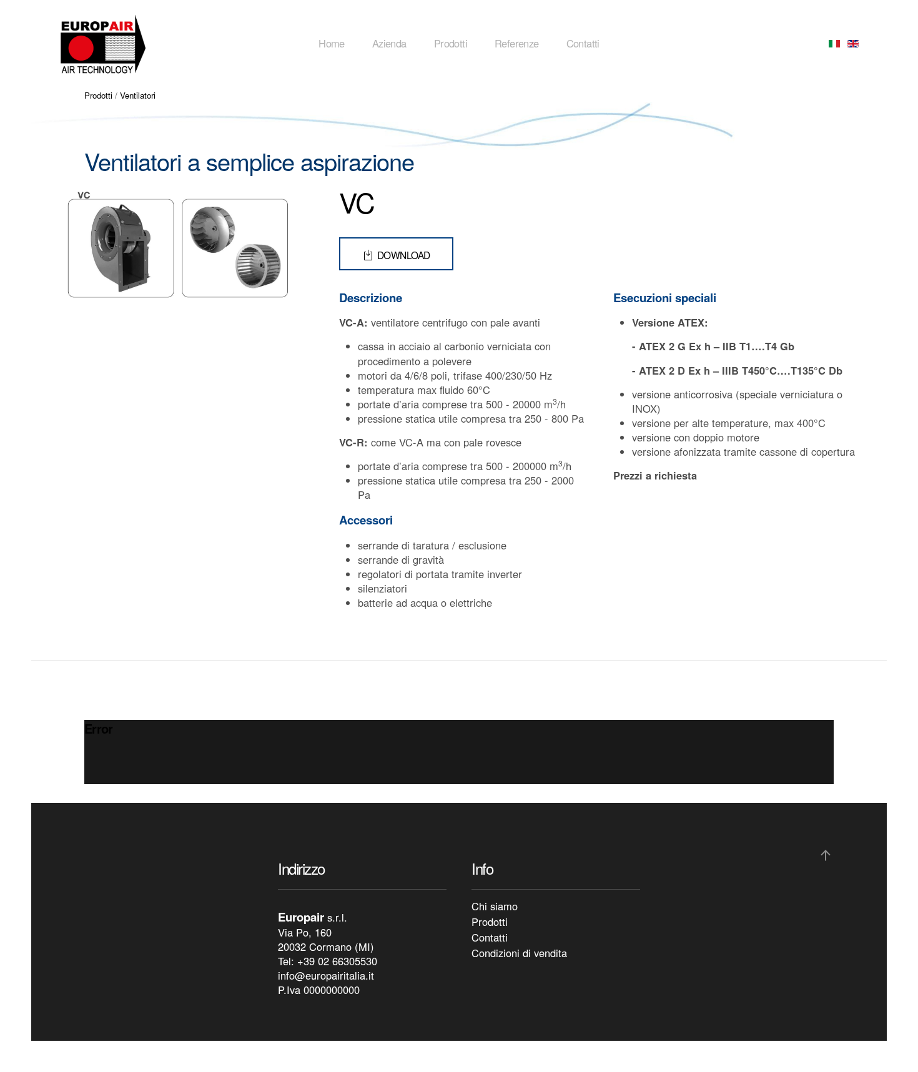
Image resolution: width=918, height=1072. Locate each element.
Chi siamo (494, 905)
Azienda (389, 43)
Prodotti (450, 43)
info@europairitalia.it (326, 975)
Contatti (583, 43)
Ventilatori (137, 95)
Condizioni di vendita (519, 952)
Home (331, 43)
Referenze (517, 43)
